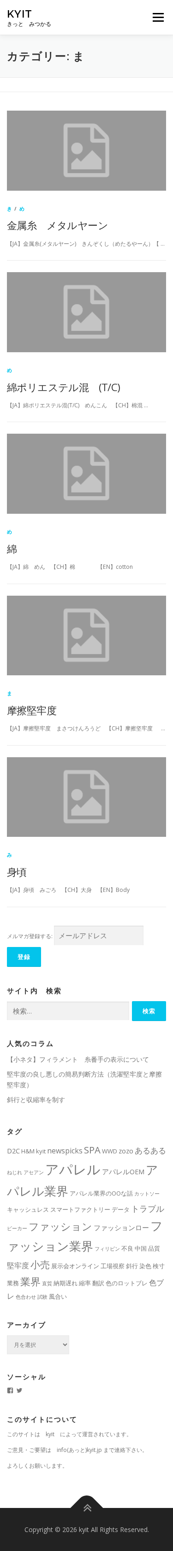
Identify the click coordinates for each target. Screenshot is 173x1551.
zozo (126, 1150)
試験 (42, 1297)
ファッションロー (121, 1227)
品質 (154, 1248)
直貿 (47, 1283)
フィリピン (107, 1249)
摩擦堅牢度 (31, 710)
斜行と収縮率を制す (36, 1099)
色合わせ (26, 1297)
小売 (40, 1264)
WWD (109, 1151)
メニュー (158, 17)
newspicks (65, 1151)
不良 (127, 1248)
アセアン (34, 1172)
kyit (19, 13)
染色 (145, 1266)
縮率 (85, 1283)
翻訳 (98, 1283)
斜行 (132, 1266)
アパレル (73, 1169)
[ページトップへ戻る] (86, 1507)
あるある (150, 1150)
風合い (58, 1296)
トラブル (147, 1208)
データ (121, 1209)
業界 (30, 1281)
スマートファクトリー (80, 1209)
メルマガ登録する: (30, 936)
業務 (13, 1283)
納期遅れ (66, 1283)
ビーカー (17, 1228)
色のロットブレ (127, 1283)
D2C (13, 1150)
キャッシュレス (28, 1209)
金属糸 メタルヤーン (57, 225)
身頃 (17, 871)
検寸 (159, 1266)
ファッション (60, 1226)
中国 (141, 1248)
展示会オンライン (75, 1266)
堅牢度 (18, 1265)
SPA (92, 1149)
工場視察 (113, 1266)
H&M (28, 1151)
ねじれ (14, 1172)
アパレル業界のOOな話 (101, 1193)
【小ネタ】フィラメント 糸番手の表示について (78, 1059)
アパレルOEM (123, 1171)
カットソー (147, 1193)
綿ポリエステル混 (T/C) (63, 387)
